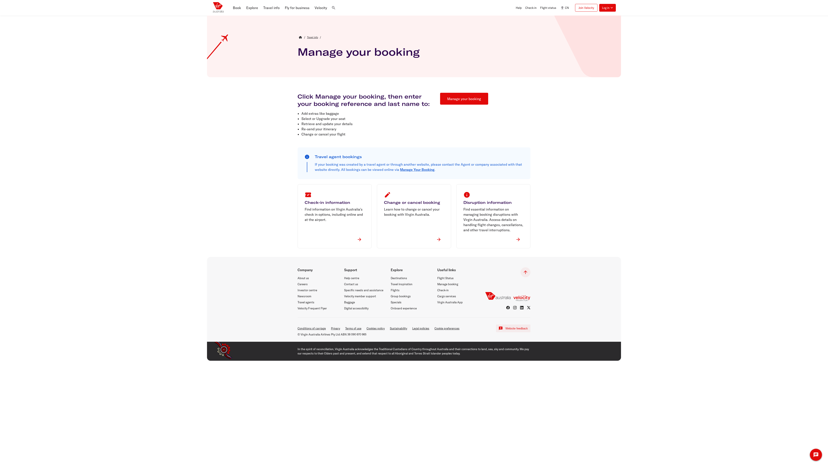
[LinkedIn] (522, 307)
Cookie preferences (446, 328)
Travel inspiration (401, 284)
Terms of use (353, 328)
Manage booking (447, 284)
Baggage (349, 302)
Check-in (443, 290)
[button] (237, 8)
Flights (395, 290)
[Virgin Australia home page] (218, 8)
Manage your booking (359, 51)
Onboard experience (404, 308)
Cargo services (446, 296)
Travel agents (306, 302)
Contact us (351, 284)
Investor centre (307, 290)
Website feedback (516, 328)
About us (303, 278)
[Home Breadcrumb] (300, 37)
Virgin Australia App (450, 302)
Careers (303, 284)
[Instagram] (515, 307)
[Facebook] (508, 307)
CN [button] (567, 7)
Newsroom (304, 296)
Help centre (351, 278)
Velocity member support (360, 296)
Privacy (335, 328)
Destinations (399, 278)
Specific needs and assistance (363, 290)
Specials (396, 302)
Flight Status (445, 278)
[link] (312, 37)
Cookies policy (376, 328)
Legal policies (420, 328)
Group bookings (401, 296)
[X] (528, 307)
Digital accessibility (356, 308)
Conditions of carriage (312, 328)
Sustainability (398, 328)
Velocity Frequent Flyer (312, 308)
